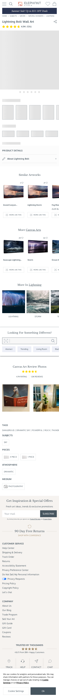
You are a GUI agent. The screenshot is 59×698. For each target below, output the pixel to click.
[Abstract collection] (9, 349)
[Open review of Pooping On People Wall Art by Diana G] (16, 398)
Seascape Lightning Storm (11, 260)
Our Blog (6, 610)
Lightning (50, 16)
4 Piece (13, 457)
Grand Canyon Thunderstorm (9, 205)
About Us (6, 605)
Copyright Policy (10, 587)
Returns (6, 561)
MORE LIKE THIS (15, 215)
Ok (43, 691)
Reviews (6, 636)
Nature (22, 16)
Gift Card (6, 627)
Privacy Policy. (47, 519)
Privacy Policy (22, 682)
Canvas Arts (33, 229)
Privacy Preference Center (15, 570)
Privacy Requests (16, 578)
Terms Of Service (35, 519)
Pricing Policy (9, 583)
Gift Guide (7, 623)
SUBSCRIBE (48, 513)
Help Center (8, 548)
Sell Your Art (8, 619)
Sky (5, 442)
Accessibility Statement (14, 565)
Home (4, 16)
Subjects (13, 16)
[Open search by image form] (6, 341)
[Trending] (24, 349)
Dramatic (9, 471)
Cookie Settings (16, 691)
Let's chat (7, 592)
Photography (15, 486)
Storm (30, 260)
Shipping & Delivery (12, 552)
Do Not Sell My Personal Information (20, 574)
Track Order (8, 556)
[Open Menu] (4, 4)
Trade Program (9, 614)
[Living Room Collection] (41, 349)
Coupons (6, 632)
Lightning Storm (35, 205)
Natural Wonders (35, 16)
